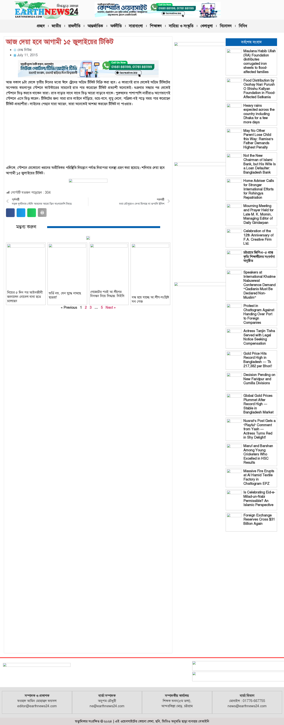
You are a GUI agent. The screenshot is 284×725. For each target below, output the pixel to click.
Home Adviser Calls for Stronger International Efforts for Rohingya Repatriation (258, 189)
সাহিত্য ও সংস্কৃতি (181, 25)
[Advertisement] (88, 136)
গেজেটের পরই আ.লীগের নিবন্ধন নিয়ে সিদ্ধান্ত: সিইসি (107, 294)
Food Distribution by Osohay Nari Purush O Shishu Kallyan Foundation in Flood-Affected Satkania (259, 88)
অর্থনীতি (116, 25)
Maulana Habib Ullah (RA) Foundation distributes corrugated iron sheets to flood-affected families (259, 61)
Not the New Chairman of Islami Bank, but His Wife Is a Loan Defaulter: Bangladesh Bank (259, 164)
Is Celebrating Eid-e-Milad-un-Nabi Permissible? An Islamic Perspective (259, 498)
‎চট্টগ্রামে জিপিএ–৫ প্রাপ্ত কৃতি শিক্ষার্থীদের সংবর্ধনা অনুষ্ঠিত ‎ (259, 256)
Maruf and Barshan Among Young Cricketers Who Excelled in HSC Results (258, 454)
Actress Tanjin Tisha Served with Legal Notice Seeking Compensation (259, 337)
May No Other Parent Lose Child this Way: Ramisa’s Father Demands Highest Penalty (258, 139)
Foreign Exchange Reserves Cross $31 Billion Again (259, 519)
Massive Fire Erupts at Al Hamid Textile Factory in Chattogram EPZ (258, 477)
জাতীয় (56, 25)
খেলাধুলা (207, 25)
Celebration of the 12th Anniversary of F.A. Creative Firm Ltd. (258, 237)
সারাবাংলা (136, 25)
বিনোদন (226, 25)
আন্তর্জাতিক (95, 25)
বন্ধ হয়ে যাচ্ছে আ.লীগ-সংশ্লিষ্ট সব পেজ (150, 299)
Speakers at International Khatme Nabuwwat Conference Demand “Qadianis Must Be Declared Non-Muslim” (259, 285)
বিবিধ (243, 25)
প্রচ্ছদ (41, 25)
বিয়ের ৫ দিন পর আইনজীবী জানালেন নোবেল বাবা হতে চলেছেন (25, 296)
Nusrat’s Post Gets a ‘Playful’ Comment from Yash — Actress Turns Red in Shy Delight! (259, 429)
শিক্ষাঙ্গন (156, 25)
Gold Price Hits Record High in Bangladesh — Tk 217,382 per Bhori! (257, 359)
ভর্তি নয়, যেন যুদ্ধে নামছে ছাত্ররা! (65, 295)
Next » (111, 307)
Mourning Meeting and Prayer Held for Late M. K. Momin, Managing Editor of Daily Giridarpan (258, 214)
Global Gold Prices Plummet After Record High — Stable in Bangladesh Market (258, 404)
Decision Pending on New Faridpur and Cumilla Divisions (259, 378)
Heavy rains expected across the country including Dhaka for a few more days (259, 113)
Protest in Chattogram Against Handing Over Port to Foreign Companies (258, 314)
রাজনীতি (74, 25)
